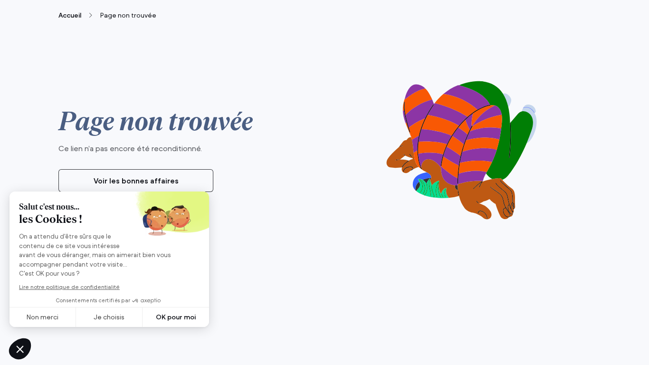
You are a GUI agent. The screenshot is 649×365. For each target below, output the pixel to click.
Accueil (69, 15)
